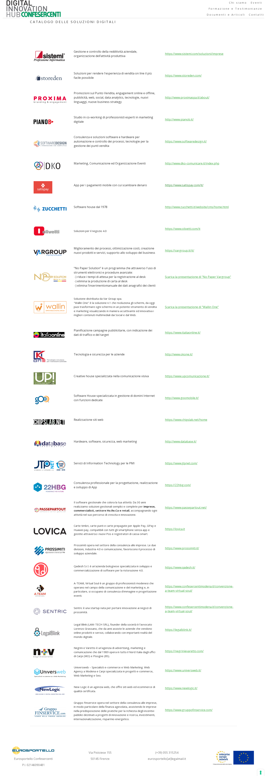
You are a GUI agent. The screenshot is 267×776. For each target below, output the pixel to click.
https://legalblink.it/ (178, 630)
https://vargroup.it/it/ (179, 250)
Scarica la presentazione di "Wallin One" (192, 307)
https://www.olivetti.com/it (182, 229)
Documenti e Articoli (226, 14)
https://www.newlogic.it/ (181, 688)
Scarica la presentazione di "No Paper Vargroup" (198, 277)
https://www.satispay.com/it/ (184, 185)
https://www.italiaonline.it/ (183, 333)
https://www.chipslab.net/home (186, 420)
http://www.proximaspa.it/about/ (187, 97)
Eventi (257, 2)
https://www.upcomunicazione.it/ (187, 376)
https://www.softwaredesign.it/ (186, 141)
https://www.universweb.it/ (183, 670)
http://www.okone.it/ (179, 354)
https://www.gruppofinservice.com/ (189, 710)
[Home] (33, 8)
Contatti (256, 14)
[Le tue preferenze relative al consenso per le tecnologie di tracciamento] (260, 772)
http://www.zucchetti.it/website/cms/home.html (197, 207)
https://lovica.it (175, 529)
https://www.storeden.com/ (183, 76)
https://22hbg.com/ (178, 485)
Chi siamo (238, 2)
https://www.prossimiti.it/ (182, 548)
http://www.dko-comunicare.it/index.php (192, 163)
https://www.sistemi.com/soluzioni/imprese (194, 54)
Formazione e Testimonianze (236, 8)
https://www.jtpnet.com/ (181, 463)
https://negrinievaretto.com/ (184, 651)
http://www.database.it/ (181, 441)
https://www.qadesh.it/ (180, 567)
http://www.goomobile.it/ (182, 398)
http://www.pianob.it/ (179, 119)
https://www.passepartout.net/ (186, 508)
